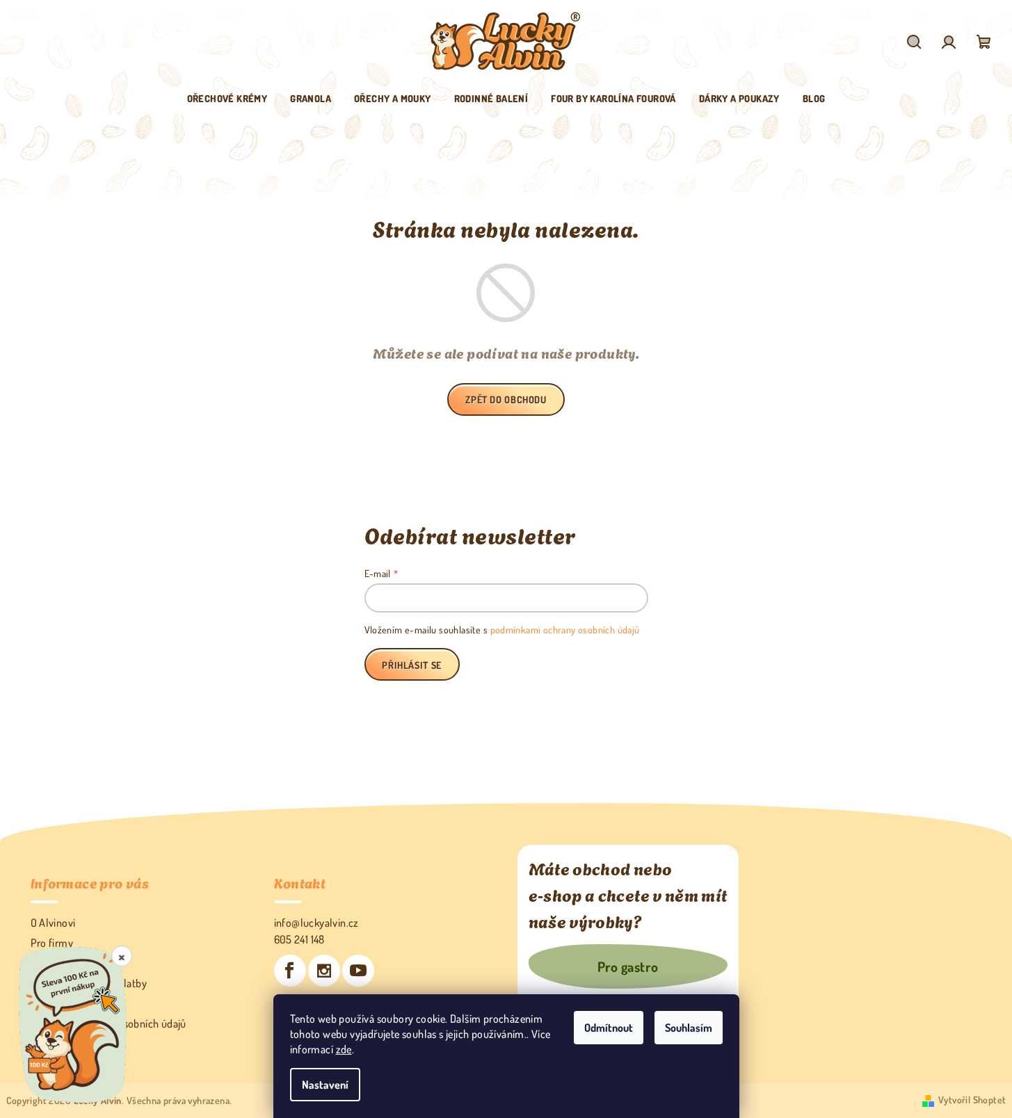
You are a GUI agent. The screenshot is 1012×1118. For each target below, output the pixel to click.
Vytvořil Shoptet (972, 1099)
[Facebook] (290, 971)
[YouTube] (358, 971)
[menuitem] (227, 99)
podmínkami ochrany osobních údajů (565, 629)
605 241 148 (299, 939)
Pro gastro (628, 966)
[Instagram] (324, 971)
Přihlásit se (412, 665)
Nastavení (325, 1085)
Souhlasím (688, 1028)
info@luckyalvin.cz (316, 923)
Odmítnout (608, 1028)
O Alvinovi (53, 923)
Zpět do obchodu (505, 399)
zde (344, 1049)
